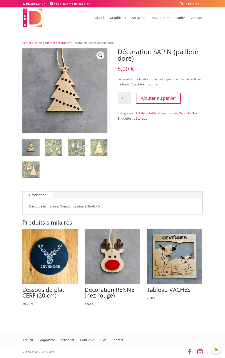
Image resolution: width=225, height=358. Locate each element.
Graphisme (118, 18)
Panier (180, 18)
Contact (197, 18)
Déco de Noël (188, 113)
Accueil (99, 18)
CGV (103, 340)
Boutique (158, 18)
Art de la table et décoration (52, 43)
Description (38, 195)
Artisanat (139, 18)
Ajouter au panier (158, 98)
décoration (141, 118)
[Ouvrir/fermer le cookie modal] (216, 349)
